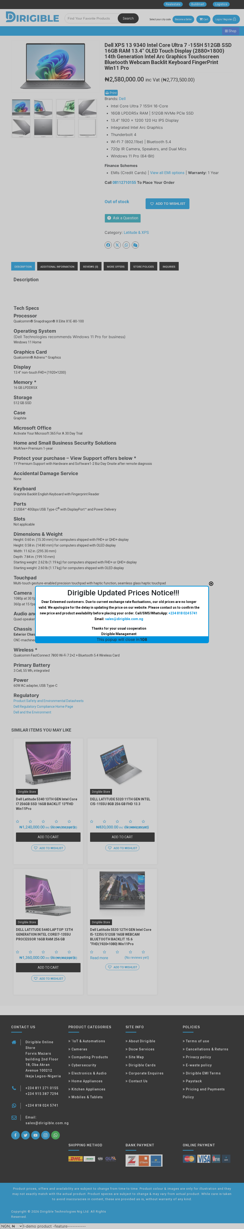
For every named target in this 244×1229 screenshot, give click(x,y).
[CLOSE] (211, 583)
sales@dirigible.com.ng (124, 619)
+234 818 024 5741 (182, 613)
